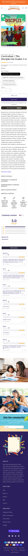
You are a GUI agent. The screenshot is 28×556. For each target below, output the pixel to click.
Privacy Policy (6, 518)
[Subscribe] (22, 426)
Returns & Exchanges (8, 515)
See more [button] (21, 262)
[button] (1, 8)
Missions (5, 496)
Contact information (15, 552)
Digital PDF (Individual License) (11, 74)
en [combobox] (21, 215)
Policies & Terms (7, 522)
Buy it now (14, 99)
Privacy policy (7, 550)
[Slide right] (17, 51)
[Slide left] (10, 51)
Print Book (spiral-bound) (9, 84)
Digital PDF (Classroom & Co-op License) (13, 77)
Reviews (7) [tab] (5, 237)
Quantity (3, 87)
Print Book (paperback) (8, 80)
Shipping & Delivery (7, 512)
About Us (5, 493)
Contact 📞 (5, 503)
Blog (4, 500)
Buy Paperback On (11, 107)
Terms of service (14, 550)
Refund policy (21, 547)
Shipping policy (22, 550)
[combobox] (3, 243)
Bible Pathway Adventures (12, 547)
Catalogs (5, 525)
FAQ (4, 490)
